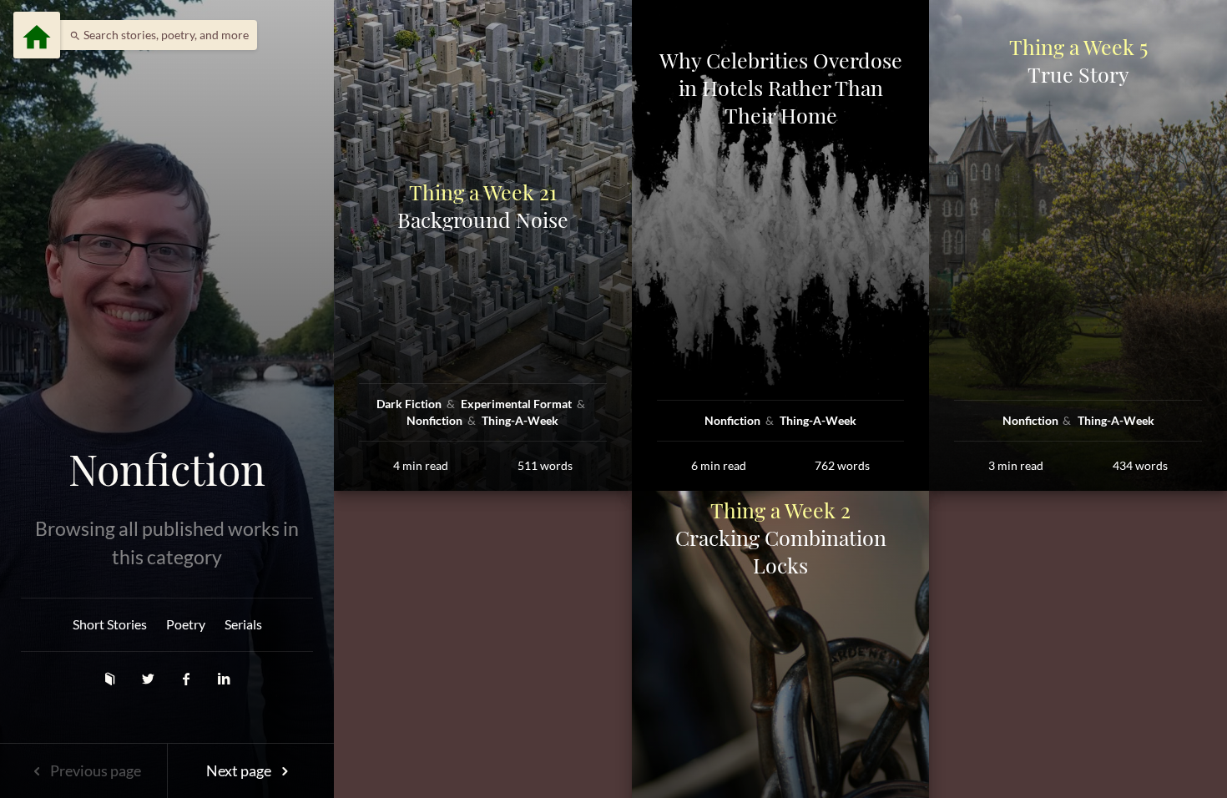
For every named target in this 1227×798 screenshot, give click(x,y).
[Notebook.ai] (111, 678)
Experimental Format (517, 403)
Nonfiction (166, 469)
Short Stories (110, 624)
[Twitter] (149, 678)
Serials (243, 624)
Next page (240, 770)
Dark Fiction (410, 403)
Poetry (185, 624)
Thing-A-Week (520, 420)
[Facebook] (188, 678)
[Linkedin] (224, 678)
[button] (155, 35)
